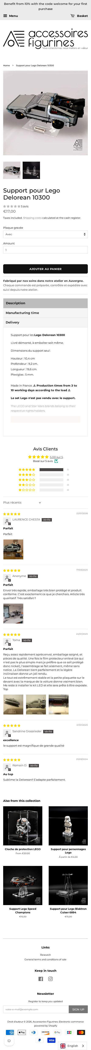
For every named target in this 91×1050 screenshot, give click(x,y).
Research (45, 954)
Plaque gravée (13, 227)
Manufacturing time (22, 313)
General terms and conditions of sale (45, 959)
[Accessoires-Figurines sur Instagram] (50, 979)
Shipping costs (32, 217)
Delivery (12, 322)
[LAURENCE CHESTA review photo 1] (13, 549)
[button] (12, 206)
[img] (11, 514)
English (73, 1045)
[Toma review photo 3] (58, 704)
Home (6, 65)
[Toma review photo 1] (13, 704)
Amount (9, 243)
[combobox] (72, 1046)
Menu (13, 16)
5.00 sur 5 (56, 457)
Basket (82, 16)
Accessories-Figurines (45, 1021)
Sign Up (78, 1009)
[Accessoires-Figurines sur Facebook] (40, 979)
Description (15, 303)
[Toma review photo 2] (36, 704)
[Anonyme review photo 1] (13, 613)
